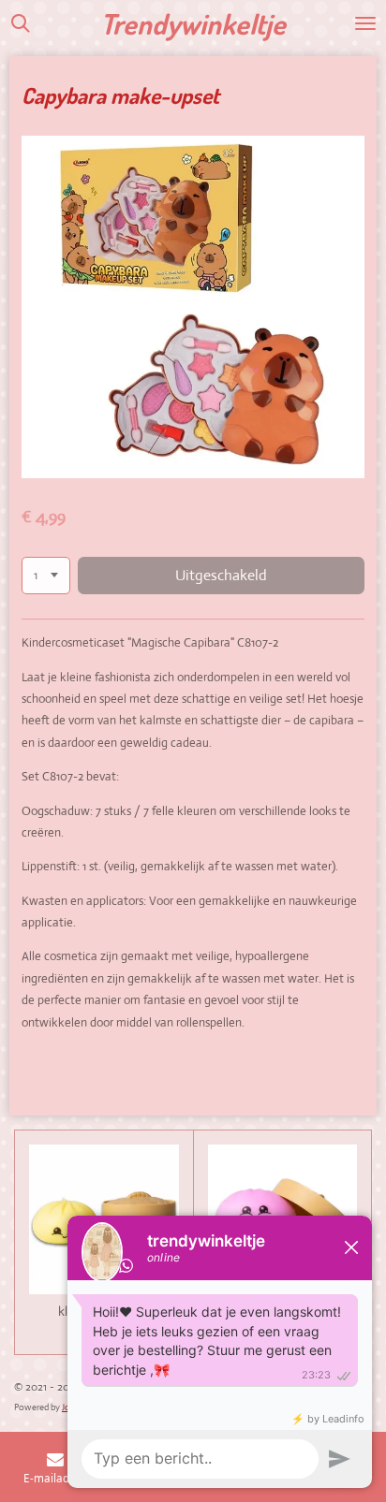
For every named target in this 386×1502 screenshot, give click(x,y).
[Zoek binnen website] (20, 23)
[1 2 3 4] (46, 576)
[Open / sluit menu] (365, 23)
